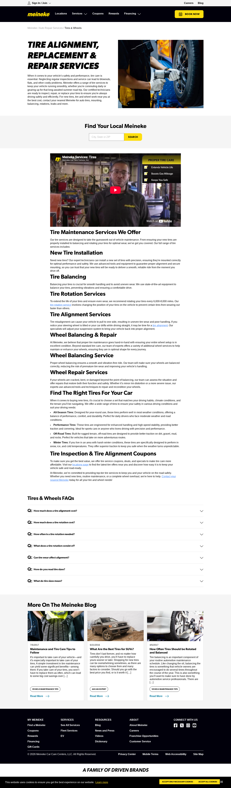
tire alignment (160, 325)
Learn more (101, 782)
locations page (80, 464)
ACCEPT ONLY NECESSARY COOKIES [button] (177, 782)
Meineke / (33, 28)
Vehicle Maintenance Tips (45, 689)
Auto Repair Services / (52, 28)
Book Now (192, 14)
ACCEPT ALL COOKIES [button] (207, 782)
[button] (222, 781)
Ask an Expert (99, 689)
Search (133, 137)
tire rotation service (60, 305)
